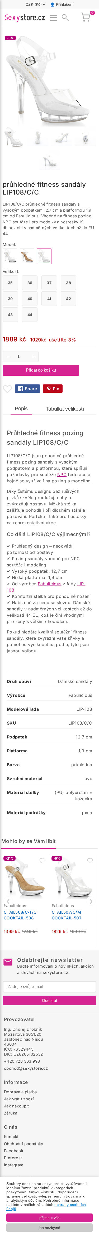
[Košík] (85, 18)
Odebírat (49, 1000)
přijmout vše (49, 1218)
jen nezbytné (49, 1228)
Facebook (13, 1150)
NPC (62, 474)
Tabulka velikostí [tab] (65, 409)
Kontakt (11, 1136)
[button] (42, 860)
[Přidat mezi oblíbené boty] (7, 389)
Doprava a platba (20, 1091)
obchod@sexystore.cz (26, 1068)
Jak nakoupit (16, 1105)
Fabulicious (49, 583)
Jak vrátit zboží (19, 1098)
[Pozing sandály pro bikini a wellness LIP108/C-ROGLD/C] (27, 262)
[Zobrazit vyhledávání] (63, 18)
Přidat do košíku (41, 370)
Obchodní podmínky (23, 1143)
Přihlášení (64, 4)
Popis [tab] (21, 408)
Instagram (13, 1164)
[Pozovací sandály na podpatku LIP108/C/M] (10, 262)
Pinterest (13, 1157)
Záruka (10, 1113)
